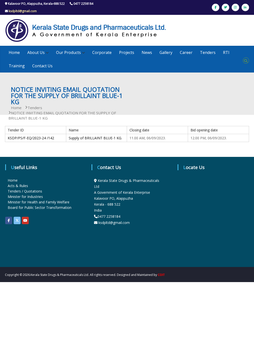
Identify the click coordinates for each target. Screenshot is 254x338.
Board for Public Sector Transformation (39, 207)
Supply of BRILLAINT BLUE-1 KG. (95, 138)
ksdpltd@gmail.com (23, 11)
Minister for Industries (25, 196)
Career (186, 52)
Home (14, 52)
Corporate (102, 52)
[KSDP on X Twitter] (17, 220)
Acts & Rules (18, 185)
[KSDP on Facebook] (8, 220)
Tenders (208, 52)
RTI (226, 52)
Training (17, 66)
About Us (36, 52)
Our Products (68, 52)
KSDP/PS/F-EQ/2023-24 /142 (31, 138)
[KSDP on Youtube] (25, 220)
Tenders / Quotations (25, 191)
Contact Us (42, 66)
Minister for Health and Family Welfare (38, 202)
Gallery (165, 52)
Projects (126, 52)
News (147, 52)
